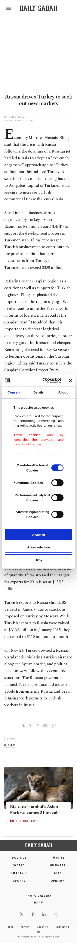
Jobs (10, 927)
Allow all (38, 534)
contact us (62, 927)
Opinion (58, 881)
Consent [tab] (13, 392)
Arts (58, 873)
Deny (38, 559)
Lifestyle (19, 873)
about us (42, 927)
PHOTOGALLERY (26, 821)
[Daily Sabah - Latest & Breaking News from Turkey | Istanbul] (38, 8)
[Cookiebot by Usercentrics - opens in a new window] (45, 380)
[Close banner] (70, 380)
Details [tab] (38, 392)
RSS (38, 932)
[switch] (57, 482)
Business (57, 865)
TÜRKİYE (57, 857)
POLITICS (19, 857)
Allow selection (38, 547)
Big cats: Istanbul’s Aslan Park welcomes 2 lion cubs (35, 809)
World (19, 865)
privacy (25, 927)
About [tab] (63, 392)
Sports (19, 881)
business (9, 745)
